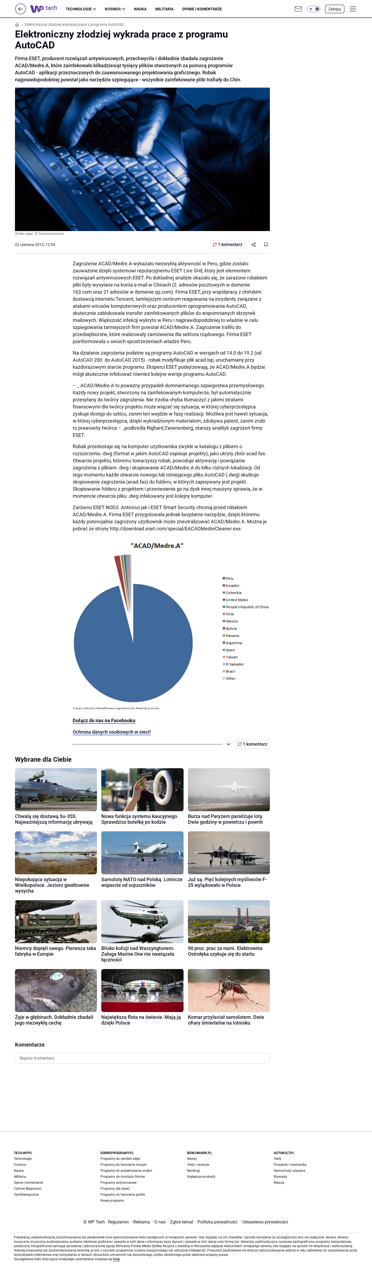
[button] (314, 9)
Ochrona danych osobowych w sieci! (112, 732)
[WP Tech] (48, 9)
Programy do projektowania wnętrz (126, 1171)
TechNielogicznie (26, 1195)
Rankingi (193, 1171)
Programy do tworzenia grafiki (122, 1195)
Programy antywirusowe (118, 1183)
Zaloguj (334, 9)
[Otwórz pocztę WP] (298, 9)
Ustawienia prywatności (264, 1222)
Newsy (192, 1159)
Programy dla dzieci (115, 1189)
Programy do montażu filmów (122, 1177)
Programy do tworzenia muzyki (123, 1165)
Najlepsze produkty (201, 1177)
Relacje (279, 1183)
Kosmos (113, 9)
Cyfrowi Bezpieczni (27, 1189)
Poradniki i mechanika (290, 1165)
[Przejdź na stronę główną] (20, 13)
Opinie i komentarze (202, 9)
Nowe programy (112, 1201)
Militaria (164, 9)
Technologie (79, 9)
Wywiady (280, 1177)
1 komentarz (230, 244)
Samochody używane (289, 1171)
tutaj (116, 1259)
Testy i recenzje (198, 1165)
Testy (277, 1159)
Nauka (140, 9)
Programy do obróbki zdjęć (120, 1159)
